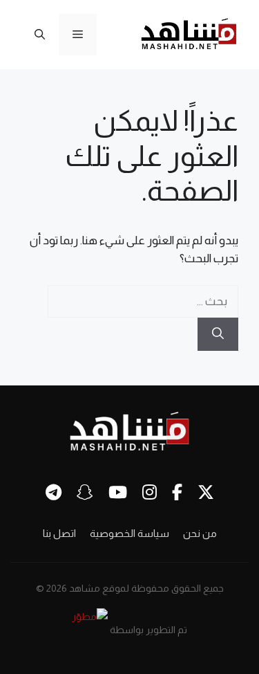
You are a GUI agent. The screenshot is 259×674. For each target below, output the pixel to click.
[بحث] (218, 334)
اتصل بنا (59, 533)
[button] (40, 34)
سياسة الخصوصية (129, 533)
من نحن (200, 533)
